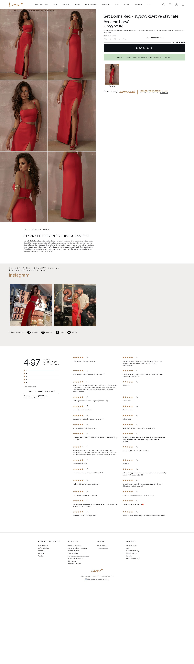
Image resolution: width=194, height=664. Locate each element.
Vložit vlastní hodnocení (41, 391)
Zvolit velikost (110, 36)
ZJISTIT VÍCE (164, 93)
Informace (36, 229)
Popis (27, 229)
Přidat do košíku (144, 48)
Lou (10, 11)
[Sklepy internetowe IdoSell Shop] (97, 579)
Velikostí (46, 229)
